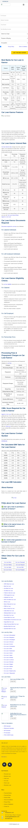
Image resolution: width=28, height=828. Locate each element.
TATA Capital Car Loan (9, 595)
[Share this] (7, 572)
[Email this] (4, 572)
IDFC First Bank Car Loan (10, 599)
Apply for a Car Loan (6, 216)
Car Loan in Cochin (8, 644)
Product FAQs (7, 797)
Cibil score (8, 426)
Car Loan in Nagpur (8, 664)
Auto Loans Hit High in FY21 (17, 679)
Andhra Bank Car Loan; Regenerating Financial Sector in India (18, 715)
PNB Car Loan (7, 606)
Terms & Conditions (23, 46)
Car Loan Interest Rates (13, 215)
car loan (9, 363)
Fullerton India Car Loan (9, 592)
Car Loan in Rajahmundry (10, 670)
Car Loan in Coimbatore (9, 646)
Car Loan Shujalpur (20, 569)
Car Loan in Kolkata (8, 657)
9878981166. (4, 441)
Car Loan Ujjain (7, 567)
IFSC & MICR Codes (8, 735)
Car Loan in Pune (8, 668)
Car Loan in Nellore (8, 666)
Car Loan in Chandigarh (9, 639)
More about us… (4, 756)
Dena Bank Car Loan (9, 615)
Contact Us (6, 806)
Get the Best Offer (19, 52)
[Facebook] (21, 1)
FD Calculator (7, 732)
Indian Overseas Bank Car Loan (11, 624)
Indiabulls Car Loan (8, 597)
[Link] (5, 5)
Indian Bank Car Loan (9, 610)
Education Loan (7, 785)
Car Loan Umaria (8, 569)
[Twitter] (23, 1)
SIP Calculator (7, 730)
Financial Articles (8, 793)
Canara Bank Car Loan (9, 617)
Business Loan (7, 776)
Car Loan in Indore (8, 653)
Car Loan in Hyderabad (9, 650)
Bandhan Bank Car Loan (9, 626)
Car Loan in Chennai (8, 641)
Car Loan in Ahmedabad (9, 635)
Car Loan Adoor (7, 562)
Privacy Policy (11, 46)
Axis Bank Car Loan (8, 588)
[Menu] (23, 4)
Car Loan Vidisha (8, 564)
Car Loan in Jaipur (8, 655)
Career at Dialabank (8, 804)
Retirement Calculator (9, 728)
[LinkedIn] (26, 1)
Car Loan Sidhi (20, 567)
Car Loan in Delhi (8, 648)
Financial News (7, 795)
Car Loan (6, 780)
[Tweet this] (10, 572)
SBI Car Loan (7, 601)
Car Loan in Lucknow (9, 659)
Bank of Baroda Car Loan (10, 604)
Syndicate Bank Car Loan (10, 628)
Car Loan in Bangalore (9, 637)
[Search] (26, 4)
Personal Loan (7, 774)
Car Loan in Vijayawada (9, 673)
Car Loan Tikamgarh (20, 562)
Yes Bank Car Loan (8, 590)
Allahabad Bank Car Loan (10, 613)
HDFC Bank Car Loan (9, 584)
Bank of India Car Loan (9, 608)
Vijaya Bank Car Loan (9, 621)
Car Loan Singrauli (20, 564)
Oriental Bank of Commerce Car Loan (12, 619)
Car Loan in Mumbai (8, 662)
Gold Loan (6, 778)
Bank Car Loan (7, 586)
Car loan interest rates (7, 146)
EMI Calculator (7, 726)
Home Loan (6, 782)
